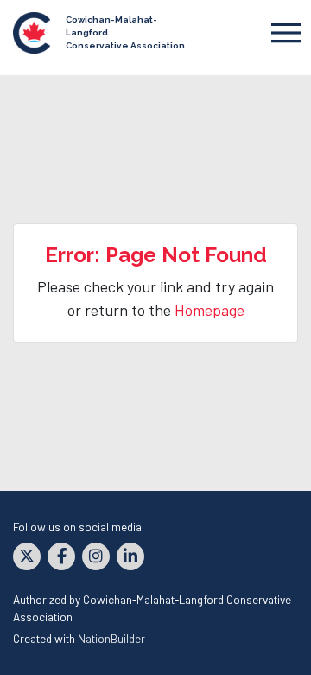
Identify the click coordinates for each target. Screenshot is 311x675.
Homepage (209, 309)
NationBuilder (111, 638)
